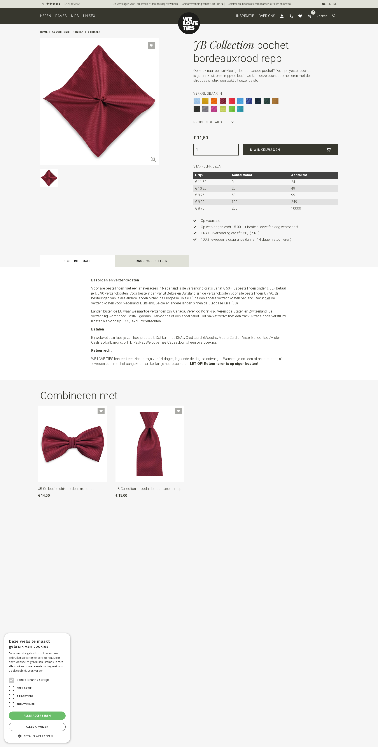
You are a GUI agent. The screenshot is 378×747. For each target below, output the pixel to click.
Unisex (89, 16)
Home (44, 32)
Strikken (94, 32)
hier (267, 298)
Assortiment (61, 32)
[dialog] (37, 688)
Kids (75, 16)
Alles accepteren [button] (37, 715)
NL (324, 3)
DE (335, 3)
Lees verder (35, 671)
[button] (334, 16)
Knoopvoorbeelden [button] (151, 261)
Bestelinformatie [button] (77, 261)
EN (329, 3)
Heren (45, 16)
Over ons (267, 16)
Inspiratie (245, 16)
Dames (61, 16)
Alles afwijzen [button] (37, 727)
